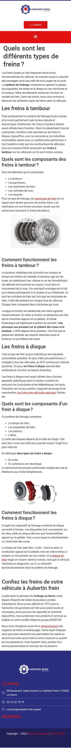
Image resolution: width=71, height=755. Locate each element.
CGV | (54, 733)
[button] (35, 36)
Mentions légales (39, 733)
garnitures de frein (45, 198)
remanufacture (49, 626)
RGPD (61, 733)
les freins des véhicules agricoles (37, 392)
